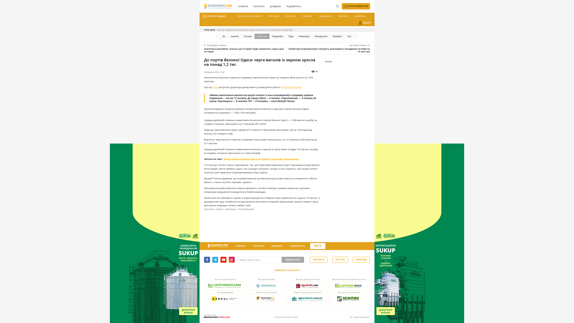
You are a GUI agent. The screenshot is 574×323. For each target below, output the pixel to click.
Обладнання (325, 16)
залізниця (230, 209)
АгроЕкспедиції (216, 16)
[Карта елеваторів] (317, 246)
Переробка (273, 16)
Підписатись (293, 259)
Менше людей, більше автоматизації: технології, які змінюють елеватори (255, 29)
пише (215, 87)
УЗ (282, 87)
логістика (209, 209)
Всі (224, 36)
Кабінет (366, 22)
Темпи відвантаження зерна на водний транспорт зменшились (261, 159)
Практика (343, 16)
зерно (219, 209)
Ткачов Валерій (246, 209)
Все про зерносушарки (250, 16)
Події (290, 36)
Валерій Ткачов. (293, 87)
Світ (349, 36)
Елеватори (359, 16)
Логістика (290, 16)
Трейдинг (307, 16)
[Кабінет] (331, 246)
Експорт (248, 36)
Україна (235, 36)
